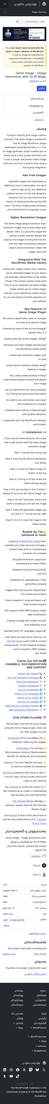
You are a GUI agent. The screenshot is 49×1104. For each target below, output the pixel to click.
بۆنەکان (19, 1018)
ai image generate (17, 920)
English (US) (8, 914)
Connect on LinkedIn (28, 702)
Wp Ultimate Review (23, 801)
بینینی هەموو (9, 954)
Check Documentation (27, 682)
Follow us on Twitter (28, 698)
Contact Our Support (28, 674)
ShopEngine (22, 748)
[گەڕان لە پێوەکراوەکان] (17, 21)
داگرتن (42, 88)
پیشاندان (19, 991)
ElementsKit (14, 738)
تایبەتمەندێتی (39, 1005)
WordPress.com (37, 1037)
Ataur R (37, 875)
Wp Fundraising (13, 787)
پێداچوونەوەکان (36, 106)
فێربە (44, 1013)
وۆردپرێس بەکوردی (31, 1063)
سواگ (19, 1028)
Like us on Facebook (28, 690)
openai (6, 925)
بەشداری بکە (17, 1013)
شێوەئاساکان (17, 1005)
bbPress (40, 1046)
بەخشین (18, 1023)
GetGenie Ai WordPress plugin (24, 541)
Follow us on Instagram (26, 694)
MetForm (8, 762)
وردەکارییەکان (36, 99)
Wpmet (13, 815)
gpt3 (5, 920)
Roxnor (37, 865)
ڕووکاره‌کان (18, 995)
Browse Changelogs (28, 686)
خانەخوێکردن (40, 1000)
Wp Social (8, 773)
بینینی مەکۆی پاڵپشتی (35, 974)
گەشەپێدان (38, 112)
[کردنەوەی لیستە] (4, 4)
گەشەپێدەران (40, 1023)
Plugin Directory (39, 12)
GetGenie (34, 81)
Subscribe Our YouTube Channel (22, 706)
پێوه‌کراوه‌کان (17, 1000)
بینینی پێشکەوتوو (37, 933)
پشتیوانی (39, 119)
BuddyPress (39, 1051)
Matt (42, 1041)
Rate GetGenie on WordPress (24, 710)
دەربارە (43, 991)
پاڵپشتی (42, 1018)
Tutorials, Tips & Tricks (39, 821)
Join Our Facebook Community (23, 678)
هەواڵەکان (41, 995)
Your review (40, 954)
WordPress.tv (38, 1028)
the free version (15, 641)
